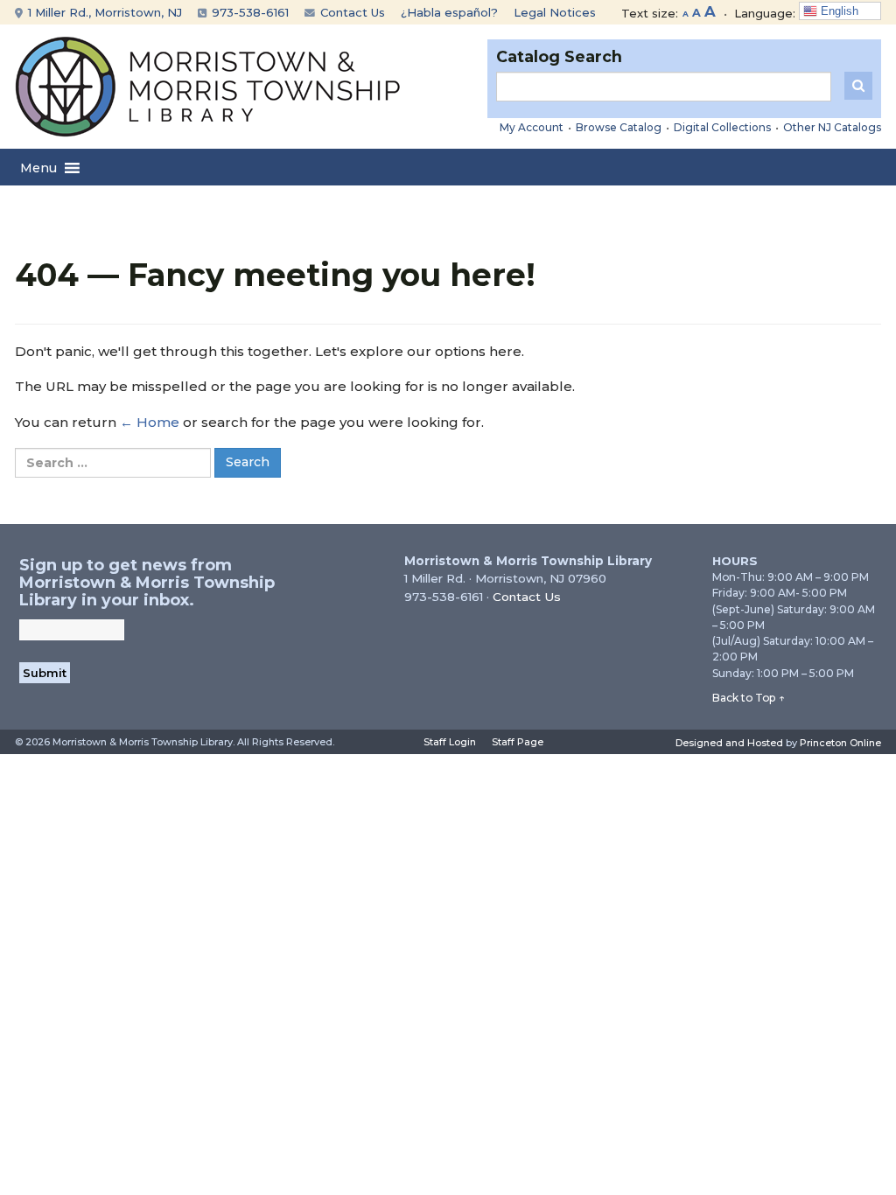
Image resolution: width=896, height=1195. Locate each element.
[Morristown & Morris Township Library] (208, 85)
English (837, 10)
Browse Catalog (619, 127)
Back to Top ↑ (748, 697)
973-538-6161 (248, 12)
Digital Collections (722, 127)
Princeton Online (840, 743)
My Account (532, 127)
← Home (149, 422)
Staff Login (450, 742)
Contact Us (351, 12)
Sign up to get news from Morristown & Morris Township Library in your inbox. (147, 582)
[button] (38, 167)
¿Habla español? (449, 12)
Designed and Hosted (729, 743)
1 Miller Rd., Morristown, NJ (103, 12)
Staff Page (517, 742)
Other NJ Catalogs (832, 127)
